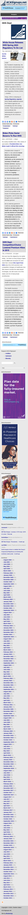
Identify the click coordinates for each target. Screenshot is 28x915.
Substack (8, 356)
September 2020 (9, 716)
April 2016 (7, 832)
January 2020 (8, 733)
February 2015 (8, 863)
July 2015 (7, 852)
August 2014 (7, 876)
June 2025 (7, 590)
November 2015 (8, 843)
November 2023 (8, 632)
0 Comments (16, 123)
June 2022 (7, 669)
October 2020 (8, 713)
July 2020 (7, 720)
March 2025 (7, 597)
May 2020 (6, 724)
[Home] (14, 5)
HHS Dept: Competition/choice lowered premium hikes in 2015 (14, 246)
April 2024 (7, 621)
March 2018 (7, 781)
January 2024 (8, 628)
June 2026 (7, 564)
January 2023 (8, 654)
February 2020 (8, 731)
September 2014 (9, 874)
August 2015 (7, 849)
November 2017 (8, 790)
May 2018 (6, 777)
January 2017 (8, 812)
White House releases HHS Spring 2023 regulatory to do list (13, 45)
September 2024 (9, 610)
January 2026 (8, 575)
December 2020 (8, 709)
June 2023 (7, 643)
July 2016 (7, 825)
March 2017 (7, 808)
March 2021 (7, 702)
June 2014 (7, 880)
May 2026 (6, 566)
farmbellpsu (4, 537)
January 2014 (8, 891)
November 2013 (8, 896)
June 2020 (7, 722)
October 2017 (8, 792)
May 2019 (6, 751)
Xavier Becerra (14, 237)
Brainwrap (9, 913)
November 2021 (8, 685)
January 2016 (8, 838)
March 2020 (7, 729)
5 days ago (9, 534)
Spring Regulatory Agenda (13, 99)
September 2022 (9, 663)
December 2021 (8, 683)
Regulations (5, 128)
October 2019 (8, 740)
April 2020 (7, 726)
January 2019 (8, 759)
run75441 (4, 545)
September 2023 (9, 636)
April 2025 (7, 595)
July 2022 (7, 667)
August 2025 (7, 586)
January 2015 (8, 865)
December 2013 (8, 893)
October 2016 (8, 819)
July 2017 (7, 799)
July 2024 (7, 615)
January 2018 (8, 786)
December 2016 (8, 814)
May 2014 (6, 882)
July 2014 (7, 878)
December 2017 (8, 788)
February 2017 (8, 810)
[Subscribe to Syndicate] (2, 903)
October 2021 (8, 687)
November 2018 (8, 764)
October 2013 (8, 898)
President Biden (6, 126)
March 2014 (7, 887)
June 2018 (7, 775)
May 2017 (6, 803)
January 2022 (8, 680)
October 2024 (8, 608)
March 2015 (7, 860)
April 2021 (7, 700)
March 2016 (7, 834)
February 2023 (8, 652)
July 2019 (7, 746)
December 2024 (8, 604)
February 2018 (8, 784)
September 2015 (9, 847)
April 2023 (7, 647)
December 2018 (8, 762)
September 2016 (9, 821)
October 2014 (8, 871)
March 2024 (7, 623)
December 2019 (8, 735)
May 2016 (6, 830)
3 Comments (16, 335)
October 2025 (8, 582)
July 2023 (7, 641)
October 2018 (8, 766)
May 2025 (6, 593)
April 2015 (7, 858)
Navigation (14, 14)
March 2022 (7, 676)
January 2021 (8, 707)
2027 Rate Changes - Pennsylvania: (9, 541)
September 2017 (9, 794)
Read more (21, 121)
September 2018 (9, 768)
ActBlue (8, 353)
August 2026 (7, 560)
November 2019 (8, 737)
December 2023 (8, 630)
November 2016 (8, 816)
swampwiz (4, 527)
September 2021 (9, 689)
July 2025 (7, 588)
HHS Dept (15, 126)
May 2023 (6, 645)
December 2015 (8, 841)
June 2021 (7, 696)
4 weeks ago (21, 541)
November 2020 (8, 711)
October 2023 (8, 634)
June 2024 (7, 617)
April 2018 (7, 779)
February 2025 (8, 599)
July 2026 (7, 562)
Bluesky (8, 358)
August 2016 (7, 823)
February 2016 (8, 836)
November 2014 (8, 869)
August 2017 (7, 797)
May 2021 (6, 698)
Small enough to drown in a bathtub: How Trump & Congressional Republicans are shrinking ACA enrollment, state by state (13, 551)
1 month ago (17, 553)
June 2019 (7, 748)
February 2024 (8, 625)
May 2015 (6, 856)
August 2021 (7, 691)
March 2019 (7, 755)
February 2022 (8, 678)
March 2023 (7, 650)
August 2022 (7, 665)
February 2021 (8, 705)
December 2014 (8, 867)
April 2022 (7, 674)
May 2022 (6, 672)
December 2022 (8, 656)
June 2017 (7, 801)
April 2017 (7, 805)
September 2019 (9, 742)
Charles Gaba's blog (7, 123)
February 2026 (8, 573)
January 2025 (8, 601)
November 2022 (8, 658)
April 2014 (7, 885)
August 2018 (7, 770)
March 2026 (7, 571)
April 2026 (7, 568)
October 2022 (8, 661)
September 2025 (9, 584)
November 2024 (8, 606)
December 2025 (8, 577)
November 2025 (8, 579)
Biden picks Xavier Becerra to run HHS (12, 134)
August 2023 (7, 639)
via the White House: (4, 56)
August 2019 (7, 744)
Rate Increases (14, 337)
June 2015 (7, 854)
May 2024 (6, 619)
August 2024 (7, 612)
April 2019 (7, 753)
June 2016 (7, 827)
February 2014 (8, 889)
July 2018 (7, 773)
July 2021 (7, 694)
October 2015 (8, 845)
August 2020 (7, 718)
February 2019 (8, 757)
